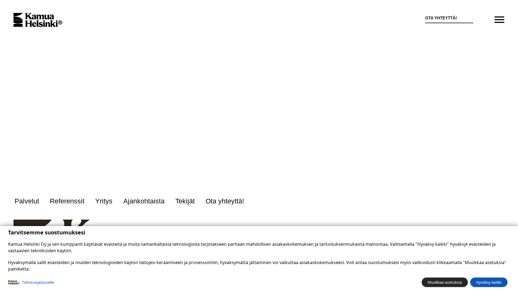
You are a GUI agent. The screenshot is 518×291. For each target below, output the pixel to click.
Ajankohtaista (144, 201)
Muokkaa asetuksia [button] (445, 282)
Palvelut (27, 201)
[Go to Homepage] (38, 20)
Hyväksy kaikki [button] (489, 282)
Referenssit (67, 201)
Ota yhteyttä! (441, 18)
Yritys (104, 201)
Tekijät (185, 201)
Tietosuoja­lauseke (38, 282)
